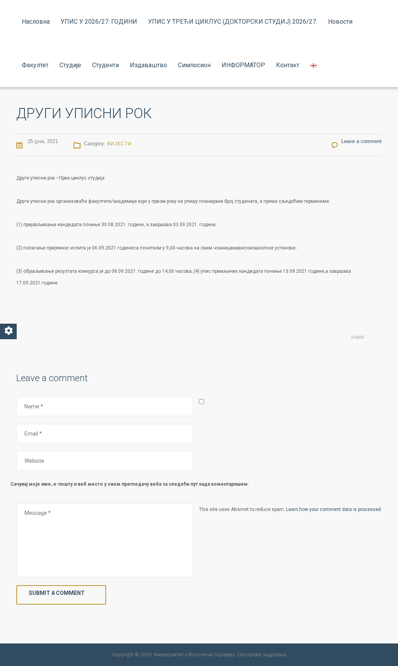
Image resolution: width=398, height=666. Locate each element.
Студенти (105, 65)
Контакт (287, 65)
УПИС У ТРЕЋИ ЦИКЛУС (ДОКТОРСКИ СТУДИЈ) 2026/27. (232, 21)
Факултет (35, 65)
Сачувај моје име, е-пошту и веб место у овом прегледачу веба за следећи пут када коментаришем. (129, 484)
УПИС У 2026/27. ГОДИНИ (99, 21)
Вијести (119, 143)
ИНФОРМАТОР (243, 65)
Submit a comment (57, 593)
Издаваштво (148, 65)
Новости (340, 21)
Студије (70, 65)
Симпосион (194, 65)
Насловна (36, 21)
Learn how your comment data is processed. (334, 509)
